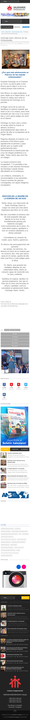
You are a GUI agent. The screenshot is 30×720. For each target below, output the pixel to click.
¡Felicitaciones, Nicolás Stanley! (14, 661)
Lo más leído (5, 449)
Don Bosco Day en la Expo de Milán (17, 483)
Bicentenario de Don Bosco (7, 528)
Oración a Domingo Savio (14, 453)
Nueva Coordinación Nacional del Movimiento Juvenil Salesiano (15, 668)
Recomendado (24, 449)
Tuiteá (15, 333)
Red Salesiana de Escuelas (7, 547)
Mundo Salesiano (5, 544)
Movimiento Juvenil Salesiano (18, 542)
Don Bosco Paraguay (14, 717)
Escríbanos (26, 597)
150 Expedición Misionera (23, 27)
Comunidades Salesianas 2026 (14, 654)
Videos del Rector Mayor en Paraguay (9, 552)
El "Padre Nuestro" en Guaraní (15, 468)
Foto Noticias (25, 534)
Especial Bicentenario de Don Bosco (9, 534)
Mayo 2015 (8, 31)
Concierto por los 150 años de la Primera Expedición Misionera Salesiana (16, 648)
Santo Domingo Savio (17, 31)
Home (2, 31)
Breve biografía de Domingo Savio (17, 476)
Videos (18, 550)
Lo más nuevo (15, 449)
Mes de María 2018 (21, 539)
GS (26, 717)
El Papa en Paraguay (5, 531)
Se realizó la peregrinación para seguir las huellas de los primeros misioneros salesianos (17, 641)
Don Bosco (17, 528)
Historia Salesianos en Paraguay (8, 539)
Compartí (15, 336)
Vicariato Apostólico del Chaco (8, 550)
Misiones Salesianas (5, 542)
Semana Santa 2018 (18, 547)
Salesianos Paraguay (16, 714)
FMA (20, 534)
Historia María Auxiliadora (7, 536)
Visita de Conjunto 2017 (6, 555)
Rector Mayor (14, 544)
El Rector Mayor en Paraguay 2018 (19, 531)
